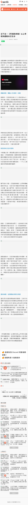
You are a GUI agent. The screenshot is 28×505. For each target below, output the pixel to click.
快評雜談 (21, 5)
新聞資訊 (15, 5)
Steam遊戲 (21, 9)
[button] (26, 1)
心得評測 (9, 5)
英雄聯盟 (8, 9)
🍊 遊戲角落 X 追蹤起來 (11, 357)
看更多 (14, 447)
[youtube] (22, 1)
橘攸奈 (14, 9)
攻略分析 (3, 5)
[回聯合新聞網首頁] (1, 2)
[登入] (24, 1)
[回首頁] (4, 2)
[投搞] (20, 1)
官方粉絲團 (12, 341)
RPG (3, 386)
